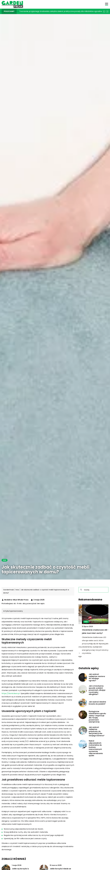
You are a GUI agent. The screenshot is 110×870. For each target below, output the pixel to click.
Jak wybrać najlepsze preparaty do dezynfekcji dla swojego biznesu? (97, 731)
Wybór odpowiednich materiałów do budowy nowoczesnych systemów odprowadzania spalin (96, 748)
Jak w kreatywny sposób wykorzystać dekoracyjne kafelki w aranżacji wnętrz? (53, 11)
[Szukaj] (81, 589)
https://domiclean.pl (11, 693)
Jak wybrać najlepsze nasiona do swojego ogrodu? (97, 677)
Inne (4, 560)
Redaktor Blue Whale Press (16, 600)
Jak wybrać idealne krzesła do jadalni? (97, 703)
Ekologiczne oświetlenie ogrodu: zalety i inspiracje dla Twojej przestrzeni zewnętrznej (97, 716)
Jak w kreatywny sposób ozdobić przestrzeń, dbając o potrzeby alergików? (97, 690)
